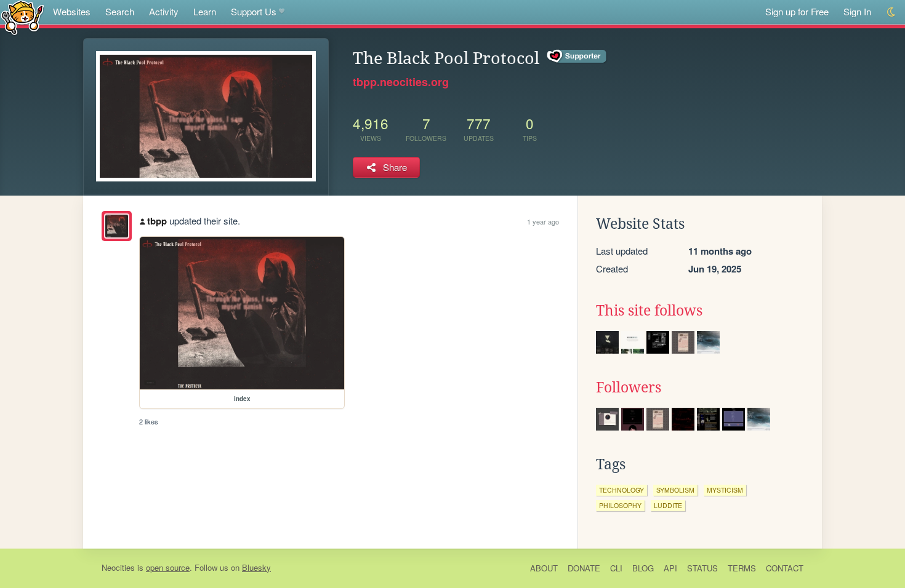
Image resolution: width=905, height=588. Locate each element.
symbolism (675, 490)
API (670, 568)
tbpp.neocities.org (401, 82)
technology (621, 490)
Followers (628, 387)
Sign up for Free (797, 11)
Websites (71, 11)
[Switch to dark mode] (892, 12)
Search (119, 11)
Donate (584, 568)
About (544, 568)
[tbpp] (116, 226)
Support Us (253, 11)
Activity (164, 11)
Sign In (857, 11)
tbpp (157, 221)
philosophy (620, 505)
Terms (742, 568)
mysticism (725, 490)
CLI (616, 568)
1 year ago (543, 221)
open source (168, 567)
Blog (643, 568)
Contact (784, 568)
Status (702, 568)
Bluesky (256, 567)
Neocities (118, 567)
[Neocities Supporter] (577, 56)
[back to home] (22, 16)
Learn (204, 11)
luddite (668, 505)
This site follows (649, 311)
